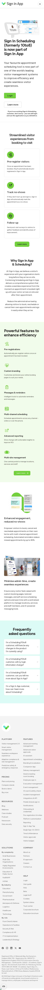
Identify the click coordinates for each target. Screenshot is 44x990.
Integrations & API (30, 798)
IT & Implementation (10, 936)
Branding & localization (31, 763)
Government (7, 896)
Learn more (22, 244)
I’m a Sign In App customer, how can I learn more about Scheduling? (18, 689)
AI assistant (27, 756)
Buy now (5, 792)
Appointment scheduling (32, 759)
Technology (7, 914)
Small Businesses (9, 856)
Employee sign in (29, 780)
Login (25, 880)
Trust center (28, 906)
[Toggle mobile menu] (40, 4)
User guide (27, 884)
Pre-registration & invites (32, 815)
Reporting (27, 822)
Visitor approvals (29, 837)
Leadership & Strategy (11, 940)
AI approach (27, 860)
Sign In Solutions (33, 976)
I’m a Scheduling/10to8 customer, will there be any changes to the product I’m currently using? (17, 647)
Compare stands (8, 785)
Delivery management (31, 770)
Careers (26, 863)
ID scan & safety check (32, 791)
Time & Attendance (30, 833)
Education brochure (30, 913)
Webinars (5, 810)
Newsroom (6, 821)
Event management (30, 787)
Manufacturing (8, 892)
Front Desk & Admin (10, 921)
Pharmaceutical (8, 900)
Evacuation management (32, 784)
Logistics (6, 907)
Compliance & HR (9, 932)
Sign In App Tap (29, 826)
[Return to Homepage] (12, 4)
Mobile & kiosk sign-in (31, 802)
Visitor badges (28, 841)
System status (28, 902)
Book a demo (7, 789)
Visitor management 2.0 (11, 744)
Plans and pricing (8, 781)
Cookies (26, 899)
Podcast (5, 817)
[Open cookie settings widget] (3, 986)
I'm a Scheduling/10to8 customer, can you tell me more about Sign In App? (17, 675)
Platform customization (32, 819)
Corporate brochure (31, 910)
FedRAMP (6, 878)
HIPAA (5, 881)
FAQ (25, 888)
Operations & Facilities (11, 925)
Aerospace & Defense (11, 903)
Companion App (29, 767)
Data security (7, 824)
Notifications (28, 806)
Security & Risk (8, 929)
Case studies (7, 813)
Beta (25, 891)
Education (6, 888)
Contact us (27, 867)
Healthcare (7, 910)
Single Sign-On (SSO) (31, 830)
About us (26, 852)
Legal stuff (27, 895)
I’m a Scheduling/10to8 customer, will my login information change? (16, 662)
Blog (3, 806)
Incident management (31, 795)
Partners (26, 856)
